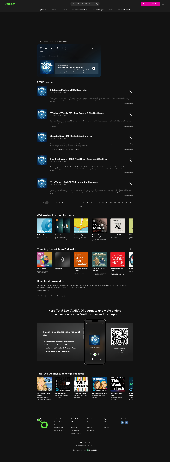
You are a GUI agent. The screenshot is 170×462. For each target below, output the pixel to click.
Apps (88, 425)
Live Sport (64, 10)
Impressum (74, 427)
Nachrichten (44, 56)
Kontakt (89, 422)
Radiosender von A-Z (124, 10)
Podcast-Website (42, 290)
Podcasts (53, 10)
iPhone (106, 422)
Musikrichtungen (98, 10)
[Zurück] (125, 214)
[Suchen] (97, 4)
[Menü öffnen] (163, 4)
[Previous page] (43, 202)
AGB (72, 422)
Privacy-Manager (76, 433)
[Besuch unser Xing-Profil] (126, 422)
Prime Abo (90, 430)
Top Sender (42, 10)
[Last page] (89, 206)
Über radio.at (58, 422)
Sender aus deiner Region (80, 10)
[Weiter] (130, 214)
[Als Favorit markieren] (92, 47)
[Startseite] (40, 41)
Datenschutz (74, 425)
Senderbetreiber (59, 430)
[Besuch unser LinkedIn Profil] (122, 422)
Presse (56, 425)
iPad (105, 425)
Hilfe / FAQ (90, 427)
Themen (110, 10)
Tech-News (53, 56)
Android (106, 427)
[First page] (39, 202)
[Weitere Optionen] (97, 48)
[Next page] (85, 206)
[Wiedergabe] (93, 68)
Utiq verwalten (75, 430)
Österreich (86, 442)
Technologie (60, 296)
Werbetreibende (58, 427)
